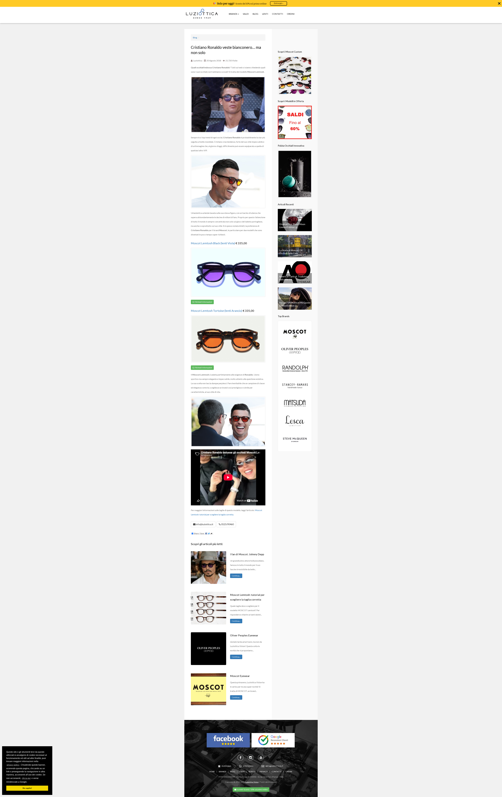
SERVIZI (252, 771)
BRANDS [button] (233, 14)
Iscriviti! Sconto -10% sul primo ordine (252, 789)
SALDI (246, 14)
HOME (212, 771)
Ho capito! (27, 788)
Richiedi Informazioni (203, 302)
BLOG (255, 14)
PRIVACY (264, 771)
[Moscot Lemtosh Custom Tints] (295, 75)
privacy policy (13, 765)
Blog (195, 37)
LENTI (265, 14)
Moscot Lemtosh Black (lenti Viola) (213, 243)
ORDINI (291, 14)
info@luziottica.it (204, 524)
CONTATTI (277, 14)
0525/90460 (227, 524)
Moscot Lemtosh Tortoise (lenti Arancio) (216, 310)
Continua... (236, 576)
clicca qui (26, 778)
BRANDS (222, 771)
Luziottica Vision (252, 782)
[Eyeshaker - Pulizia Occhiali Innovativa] (295, 173)
